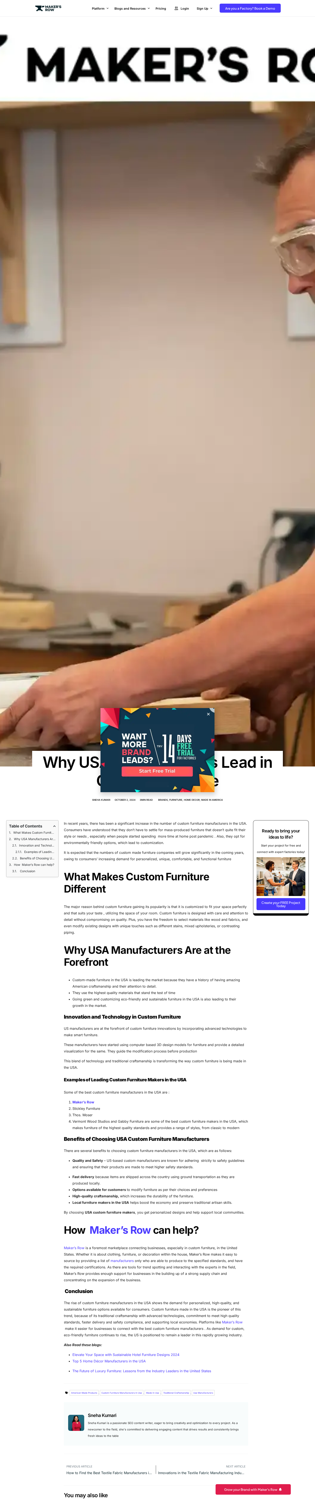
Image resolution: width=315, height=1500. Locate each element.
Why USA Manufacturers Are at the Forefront (35, 839)
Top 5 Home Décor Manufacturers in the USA (109, 1361)
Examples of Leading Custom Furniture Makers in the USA (40, 852)
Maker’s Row (120, 1230)
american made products (84, 1392)
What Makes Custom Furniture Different (34, 832)
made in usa (152, 1392)
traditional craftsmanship (176, 1392)
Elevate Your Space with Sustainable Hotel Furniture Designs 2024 (125, 1355)
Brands (163, 799)
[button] (208, 714)
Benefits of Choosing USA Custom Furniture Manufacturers (38, 858)
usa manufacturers (203, 1392)
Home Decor (192, 799)
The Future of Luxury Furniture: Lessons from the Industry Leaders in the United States (141, 1371)
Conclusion (27, 871)
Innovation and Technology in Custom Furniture (37, 845)
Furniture (175, 799)
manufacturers (122, 1261)
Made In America (212, 799)
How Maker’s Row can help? (34, 864)
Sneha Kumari (101, 799)
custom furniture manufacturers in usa (121, 1392)
